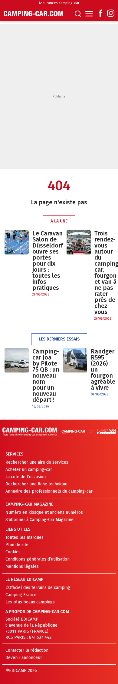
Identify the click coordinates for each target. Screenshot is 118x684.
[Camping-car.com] (33, 13)
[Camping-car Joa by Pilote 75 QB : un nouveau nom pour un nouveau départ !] (17, 378)
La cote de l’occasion (25, 476)
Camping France (20, 594)
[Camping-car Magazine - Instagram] (110, 14)
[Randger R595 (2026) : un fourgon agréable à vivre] (75, 372)
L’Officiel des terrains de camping (37, 587)
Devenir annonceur (23, 657)
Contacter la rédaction (26, 650)
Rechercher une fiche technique (36, 484)
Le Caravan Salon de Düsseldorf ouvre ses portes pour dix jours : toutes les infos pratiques (47, 260)
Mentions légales (22, 566)
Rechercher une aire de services (36, 462)
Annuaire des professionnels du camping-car (49, 491)
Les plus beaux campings (30, 602)
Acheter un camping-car (28, 469)
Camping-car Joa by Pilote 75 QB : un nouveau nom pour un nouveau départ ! (45, 375)
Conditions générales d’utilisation (37, 559)
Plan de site (16, 544)
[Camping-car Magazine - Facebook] (100, 14)
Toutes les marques (24, 537)
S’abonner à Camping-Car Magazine (39, 519)
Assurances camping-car (59, 3)
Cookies (13, 552)
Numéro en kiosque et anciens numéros (44, 512)
